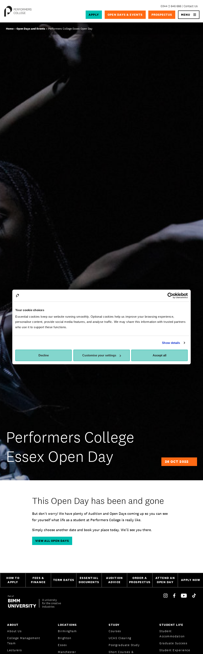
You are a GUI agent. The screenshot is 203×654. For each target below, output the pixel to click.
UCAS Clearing (120, 638)
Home (9, 28)
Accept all (159, 355)
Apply (94, 14)
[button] (189, 15)
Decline (43, 355)
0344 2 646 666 (171, 6)
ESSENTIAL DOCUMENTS (89, 580)
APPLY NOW (190, 580)
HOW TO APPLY (12, 580)
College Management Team (23, 640)
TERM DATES (63, 580)
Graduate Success (173, 643)
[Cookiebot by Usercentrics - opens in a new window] (170, 296)
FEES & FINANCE (38, 580)
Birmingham (67, 631)
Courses (115, 631)
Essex (62, 645)
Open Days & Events (125, 14)
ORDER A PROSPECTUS (140, 580)
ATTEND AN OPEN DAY (165, 580)
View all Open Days (52, 541)
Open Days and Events (30, 28)
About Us (14, 631)
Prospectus (161, 14)
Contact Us (191, 6)
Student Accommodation (172, 633)
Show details (171, 342)
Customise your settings (99, 355)
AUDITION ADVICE (114, 580)
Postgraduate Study (124, 645)
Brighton (64, 638)
